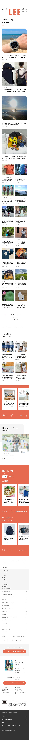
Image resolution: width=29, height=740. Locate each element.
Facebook (4, 640)
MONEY (5, 582)
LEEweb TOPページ (14, 561)
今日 (5, 476)
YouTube (16, 640)
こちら (10, 706)
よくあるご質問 (5, 689)
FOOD (5, 575)
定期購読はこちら (14, 683)
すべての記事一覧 (7, 588)
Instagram (8, 640)
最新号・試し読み (18, 668)
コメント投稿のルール (6, 692)
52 (23, 314)
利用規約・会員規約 (18, 690)
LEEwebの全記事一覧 (20, 511)
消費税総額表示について (6, 695)
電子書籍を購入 (18, 670)
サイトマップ (4, 687)
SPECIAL (6, 586)
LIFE (4, 577)
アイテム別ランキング (20, 550)
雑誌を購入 (17, 672)
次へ (13, 319)
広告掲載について (18, 687)
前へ (3, 415)
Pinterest (20, 640)
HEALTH (5, 579)
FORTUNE (6, 584)
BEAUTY (5, 573)
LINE (24, 640)
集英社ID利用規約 (18, 689)
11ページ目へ (17, 319)
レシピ (10, 476)
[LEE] (14, 12)
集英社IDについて (5, 690)
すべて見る (22, 415)
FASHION (6, 570)
